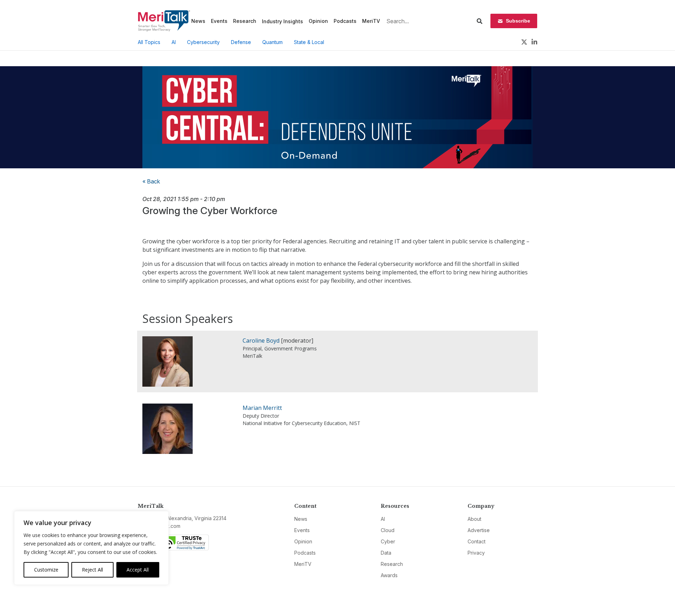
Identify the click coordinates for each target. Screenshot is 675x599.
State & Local (309, 42)
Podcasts (345, 21)
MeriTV (371, 21)
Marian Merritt (262, 408)
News (198, 21)
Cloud (387, 530)
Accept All (138, 569)
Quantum (272, 42)
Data (386, 553)
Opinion (318, 21)
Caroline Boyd (261, 340)
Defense (241, 42)
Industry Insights (282, 21)
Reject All (92, 569)
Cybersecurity (203, 42)
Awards (389, 575)
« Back (151, 181)
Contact (477, 541)
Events (219, 21)
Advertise (479, 530)
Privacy (476, 553)
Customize (46, 569)
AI (174, 42)
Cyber (388, 541)
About (474, 519)
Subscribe (518, 21)
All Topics (149, 42)
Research (244, 21)
